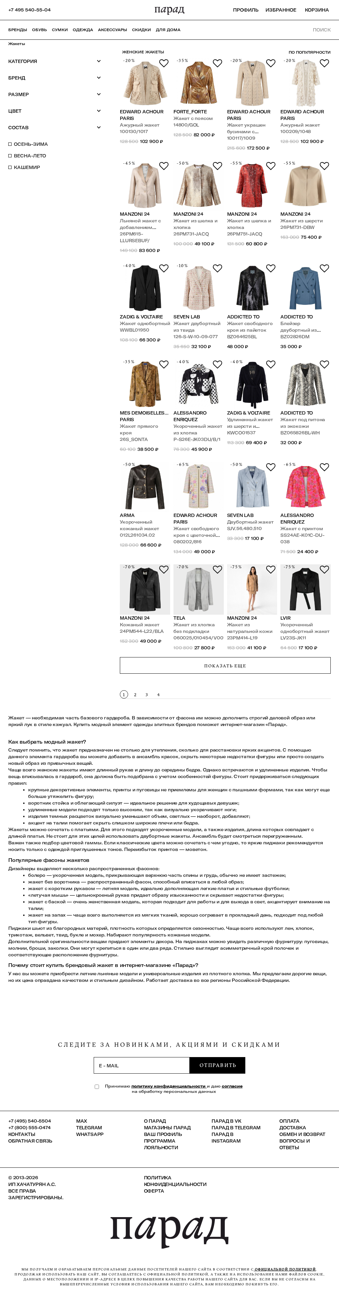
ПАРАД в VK (226, 1121)
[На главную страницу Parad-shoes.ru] (169, 10)
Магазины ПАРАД (167, 1127)
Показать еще (225, 665)
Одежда (83, 30)
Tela (179, 618)
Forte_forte (190, 111)
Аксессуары (112, 30)
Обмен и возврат (302, 1134)
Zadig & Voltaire (141, 316)
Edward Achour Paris (141, 115)
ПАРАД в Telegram (236, 1127)
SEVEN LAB (186, 316)
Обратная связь (30, 1141)
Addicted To (243, 316)
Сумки (60, 30)
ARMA (127, 515)
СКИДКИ (141, 30)
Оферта (154, 1191)
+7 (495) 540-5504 (29, 1121)
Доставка (292, 1127)
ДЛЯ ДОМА (168, 30)
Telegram (89, 1127)
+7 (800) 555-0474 (29, 1127)
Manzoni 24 (135, 214)
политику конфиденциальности (169, 1086)
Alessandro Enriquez (190, 416)
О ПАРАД (155, 1121)
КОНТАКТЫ (21, 1134)
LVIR (285, 618)
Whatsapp (90, 1134)
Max (81, 1121)
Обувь (39, 30)
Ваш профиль (163, 1134)
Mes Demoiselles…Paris (144, 416)
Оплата (289, 1121)
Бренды (17, 30)
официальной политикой (285, 1269)
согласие (232, 1086)
